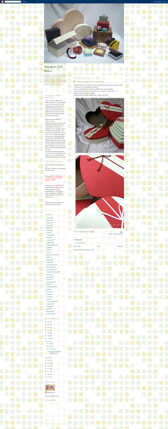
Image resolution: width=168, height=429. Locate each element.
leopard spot (50, 267)
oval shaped (50, 281)
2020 (48, 333)
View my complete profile (52, 396)
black (48, 230)
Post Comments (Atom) (87, 249)
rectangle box (50, 286)
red (48, 289)
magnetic (49, 277)
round (48, 296)
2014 (48, 363)
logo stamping (51, 269)
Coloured (49, 242)
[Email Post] (121, 232)
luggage (49, 274)
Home (98, 246)
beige (48, 227)
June (50, 343)
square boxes (51, 301)
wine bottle (50, 311)
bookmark (49, 235)
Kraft (48, 257)
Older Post (120, 246)
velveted (49, 306)
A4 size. (49, 222)
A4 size (49, 220)
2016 (48, 357)
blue (48, 232)
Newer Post (77, 246)
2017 (48, 341)
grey (48, 252)
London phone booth (52, 272)
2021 (48, 330)
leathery (49, 262)
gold (48, 249)
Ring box (49, 291)
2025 (48, 322)
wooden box (50, 313)
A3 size (49, 217)
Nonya (49, 279)
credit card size (51, 244)
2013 (48, 366)
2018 (48, 338)
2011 (48, 371)
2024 (48, 324)
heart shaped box (118, 234)
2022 (48, 327)
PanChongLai (51, 392)
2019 (48, 335)
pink (48, 284)
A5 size (49, 225)
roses (48, 294)
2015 (48, 360)
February (51, 349)
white (48, 308)
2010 (48, 374)
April (50, 346)
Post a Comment (80, 242)
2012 (48, 368)
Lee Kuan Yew (51, 264)
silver (48, 299)
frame (48, 247)
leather (49, 259)
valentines (49, 304)
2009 (48, 377)
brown (48, 237)
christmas (49, 240)
